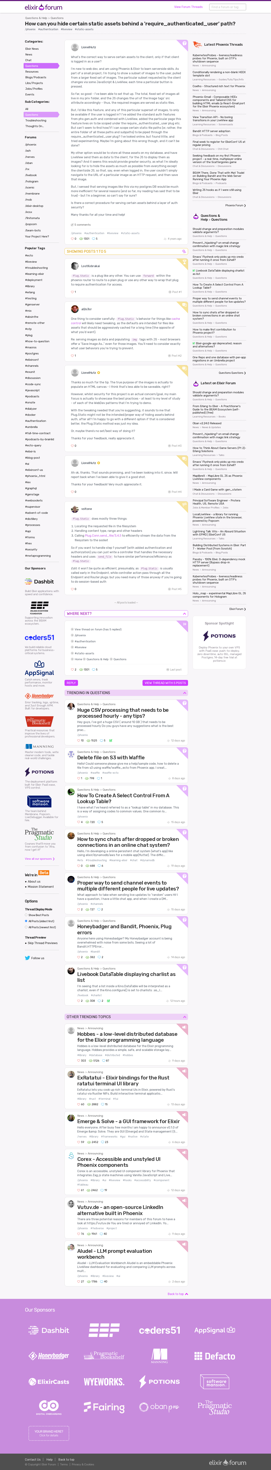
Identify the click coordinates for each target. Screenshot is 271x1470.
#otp (28, 329)
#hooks (127, 1180)
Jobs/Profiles (34, 88)
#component (161, 1180)
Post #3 (177, 445)
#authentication (48, 29)
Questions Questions (231, 372)
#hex (28, 543)
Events (29, 94)
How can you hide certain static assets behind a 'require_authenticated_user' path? (130, 23)
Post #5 (177, 589)
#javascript (32, 390)
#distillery (31, 519)
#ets (80, 860)
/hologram (31, 181)
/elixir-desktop (34, 206)
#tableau (82, 1184)
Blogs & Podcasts (203, 135)
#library (81, 1055)
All (26, 109)
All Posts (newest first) (42, 927)
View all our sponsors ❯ (40, 858)
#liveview (66, 29)
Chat (28, 60)
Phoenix (222, 45)
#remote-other (35, 323)
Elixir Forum (226, 383)
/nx (27, 169)
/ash (28, 150)
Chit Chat (223, 149)
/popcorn (31, 224)
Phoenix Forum (234, 205)
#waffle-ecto (110, 772)
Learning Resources (204, 79)
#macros (31, 347)
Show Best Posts (38, 915)
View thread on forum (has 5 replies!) (98, 629)
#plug (28, 335)
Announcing (95, 1028)
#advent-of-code (36, 512)
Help (49, 1459)
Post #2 (177, 355)
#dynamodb (147, 860)
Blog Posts (222, 135)
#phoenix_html (35, 476)
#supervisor (32, 506)
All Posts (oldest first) (41, 921)
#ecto (29, 255)
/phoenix (30, 29)
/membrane (32, 193)
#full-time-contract (38, 433)
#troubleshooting (96, 860)
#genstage (32, 494)
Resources (32, 71)
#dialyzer (31, 408)
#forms (30, 537)
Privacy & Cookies (83, 1464)
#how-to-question (37, 341)
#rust (92, 1098)
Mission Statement (41, 886)
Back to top (176, 1294)
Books (222, 416)
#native (133, 1136)
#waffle (95, 772)
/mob (28, 199)
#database (95, 1055)
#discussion (33, 378)
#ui (104, 1180)
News (80, 1028)
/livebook (82, 995)
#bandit (95, 951)
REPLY (71, 683)
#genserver (32, 304)
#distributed (112, 1055)
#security (31, 549)
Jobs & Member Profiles (206, 507)
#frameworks (109, 1136)
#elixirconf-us (34, 470)
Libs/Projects (34, 83)
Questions (57, 18)
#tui (115, 1098)
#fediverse (97, 1228)
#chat (134, 860)
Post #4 (177, 492)
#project (111, 1228)
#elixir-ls (30, 451)
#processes (32, 525)
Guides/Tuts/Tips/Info (231, 79)
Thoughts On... (34, 126)
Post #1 (177, 292)
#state (144, 1136)
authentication (86, 641)
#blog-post (32, 457)
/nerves (82, 1136)
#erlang (30, 292)
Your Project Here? (37, 236)
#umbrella (31, 427)
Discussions (224, 166)
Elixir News (32, 48)
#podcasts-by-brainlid (39, 439)
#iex (28, 482)
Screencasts (226, 124)
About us (34, 881)
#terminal (104, 1098)
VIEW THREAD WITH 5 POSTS (165, 683)
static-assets (85, 653)
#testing (31, 298)
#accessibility (142, 1180)
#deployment (33, 280)
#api (28, 531)
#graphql (31, 488)
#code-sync (33, 384)
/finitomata (32, 218)
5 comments (82, 224)
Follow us (37, 958)
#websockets (34, 500)
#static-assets (84, 29)
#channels (97, 904)
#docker (30, 414)
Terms (64, 1464)
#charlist (96, 995)
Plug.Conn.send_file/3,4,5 (103, 535)
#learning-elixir (118, 860)
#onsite (30, 402)
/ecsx (28, 212)
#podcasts (32, 396)
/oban (29, 163)
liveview (81, 647)
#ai (118, 1276)
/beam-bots (33, 230)
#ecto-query (33, 445)
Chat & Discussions (204, 149)
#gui (122, 1136)
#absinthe (31, 316)
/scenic (29, 187)
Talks (221, 455)
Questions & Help (36, 18)
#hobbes (128, 1055)
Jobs (225, 507)
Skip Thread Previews (43, 943)
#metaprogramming (38, 555)
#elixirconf (32, 359)
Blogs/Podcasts (35, 77)
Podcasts (221, 183)
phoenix (81, 635)
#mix (28, 310)
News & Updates (211, 427)
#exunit (30, 372)
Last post (176, 669)
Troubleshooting (35, 120)
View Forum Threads (188, 7)
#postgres (32, 353)
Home (78, 659)
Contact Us (33, 1459)
